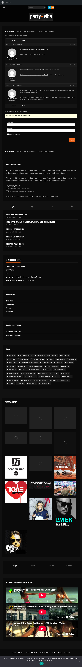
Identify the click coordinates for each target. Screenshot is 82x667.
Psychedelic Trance (15, 376)
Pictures (43, 373)
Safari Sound (13, 380)
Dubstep (72, 359)
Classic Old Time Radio (15, 266)
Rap (56, 376)
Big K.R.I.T (41, 355)
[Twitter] (49, 7)
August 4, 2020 (11, 224)
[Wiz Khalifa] (40, 509)
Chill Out (12, 359)
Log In (72, 140)
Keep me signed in (14, 134)
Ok (41, 664)
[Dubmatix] (16, 542)
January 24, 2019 (12, 239)
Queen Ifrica (31, 376)
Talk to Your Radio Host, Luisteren (20, 280)
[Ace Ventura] (65, 488)
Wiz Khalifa (45, 384)
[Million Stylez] (16, 438)
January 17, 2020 (12, 232)
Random (69, 566)
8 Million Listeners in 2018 (15, 236)
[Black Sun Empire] (65, 467)
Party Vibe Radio (29, 373)
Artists (21, 652)
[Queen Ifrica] (16, 415)
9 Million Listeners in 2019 (15, 229)
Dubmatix (61, 359)
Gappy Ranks (47, 362)
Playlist (54, 373)
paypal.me (16, 186)
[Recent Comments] (52, 206)
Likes (33, 566)
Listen (41, 652)
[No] (79, 661)
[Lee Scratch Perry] (40, 418)
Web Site (9, 311)
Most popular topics (13, 332)
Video (21, 384)
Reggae (67, 376)
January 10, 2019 (12, 247)
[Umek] (65, 513)
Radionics (10, 304)
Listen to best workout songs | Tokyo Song (23, 277)
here (46, 196)
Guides (70, 362)
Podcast (65, 373)
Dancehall (24, 359)
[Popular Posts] (32, 206)
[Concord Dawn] (40, 485)
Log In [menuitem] (8, 2)
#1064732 (73, 85)
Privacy (60, 652)
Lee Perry (12, 369)
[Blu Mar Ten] (40, 463)
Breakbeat (65, 355)
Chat (27, 652)
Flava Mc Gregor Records (29, 362)
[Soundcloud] (52, 7)
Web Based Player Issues (14, 244)
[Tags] (71, 206)
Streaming (54, 380)
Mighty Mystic (35, 369)
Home (14, 652)
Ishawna (65, 366)
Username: (10, 122)
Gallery (34, 652)
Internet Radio (52, 366)
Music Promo (60, 369)
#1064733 (73, 65)
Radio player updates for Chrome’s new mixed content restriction (30, 222)
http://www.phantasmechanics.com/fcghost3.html (34, 49)
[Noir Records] (16, 467)
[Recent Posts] (12, 206)
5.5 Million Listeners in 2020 (16, 214)
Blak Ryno (53, 355)
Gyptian (12, 366)
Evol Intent (13, 362)
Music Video (13, 373)
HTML (22, 366)
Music (19, 31)
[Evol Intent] (16, 492)
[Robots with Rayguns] (65, 443)
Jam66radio (10, 270)
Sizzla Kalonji (40, 380)
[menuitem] (3, 2)
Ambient (12, 355)
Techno (65, 380)
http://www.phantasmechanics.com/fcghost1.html (34, 75)
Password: (10, 128)
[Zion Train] (40, 438)
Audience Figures (26, 355)
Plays (15, 566)
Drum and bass (38, 359)
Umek (11, 384)
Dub (50, 359)
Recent (51, 566)
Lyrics (23, 369)
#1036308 (73, 44)
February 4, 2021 (12, 217)
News (54, 652)
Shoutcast (26, 380)
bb (7, 273)
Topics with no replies (14, 335)
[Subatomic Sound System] (65, 418)
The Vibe (9, 301)
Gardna (59, 362)
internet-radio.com (35, 366)
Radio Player (45, 376)
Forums (12, 31)
